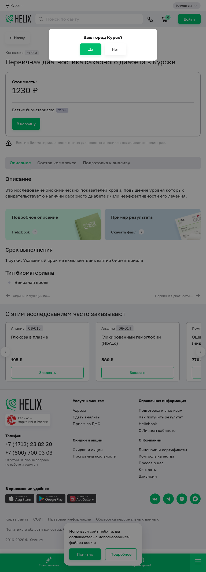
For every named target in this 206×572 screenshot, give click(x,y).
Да (90, 49)
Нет (115, 49)
